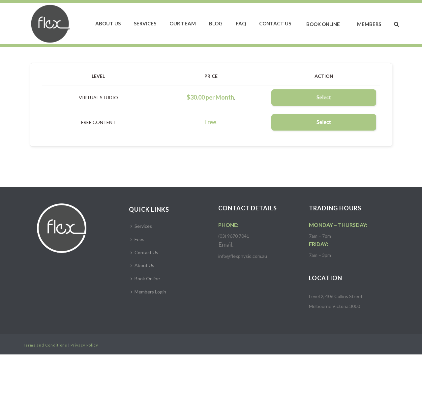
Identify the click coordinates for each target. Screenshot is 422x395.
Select (323, 97)
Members (369, 24)
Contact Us (275, 23)
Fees (139, 239)
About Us (108, 23)
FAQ (241, 23)
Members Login (150, 291)
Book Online (323, 24)
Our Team (182, 23)
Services (145, 23)
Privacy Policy (84, 345)
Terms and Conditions (45, 345)
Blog (216, 23)
